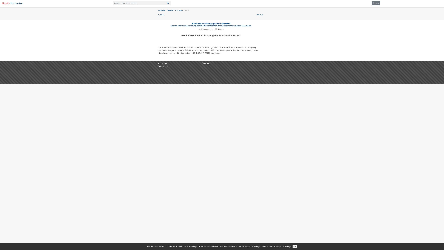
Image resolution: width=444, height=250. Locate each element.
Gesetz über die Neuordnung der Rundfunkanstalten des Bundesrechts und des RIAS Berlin (211, 24)
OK (294, 246)
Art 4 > (260, 15)
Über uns (206, 63)
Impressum (162, 63)
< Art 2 (161, 15)
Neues (376, 3)
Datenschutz (163, 66)
